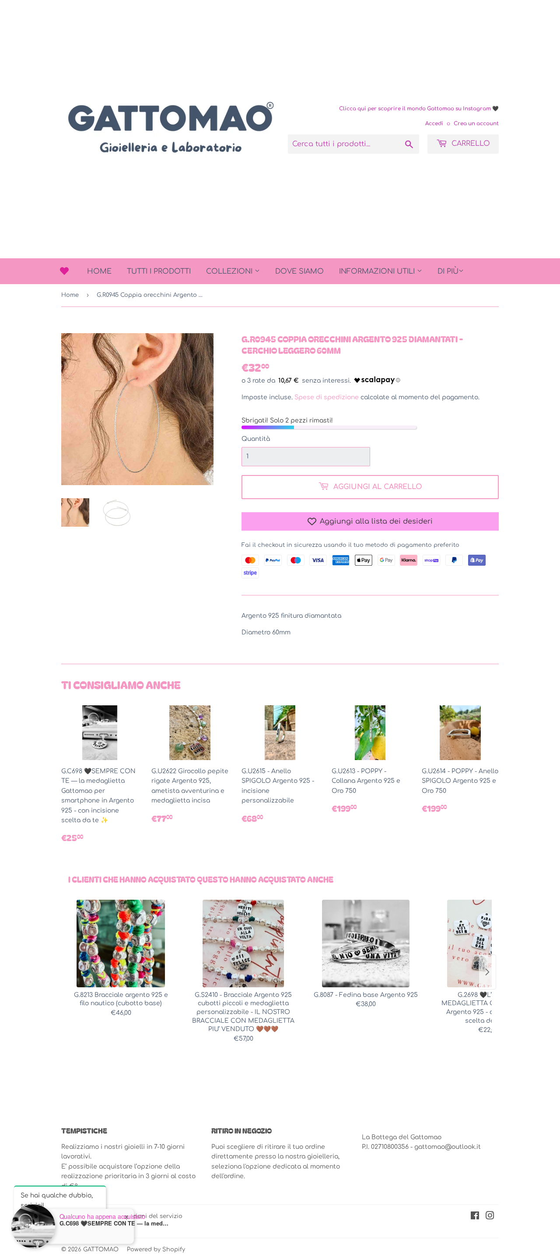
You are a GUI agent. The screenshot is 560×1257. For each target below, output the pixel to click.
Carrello (469, 144)
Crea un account (476, 124)
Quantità (256, 439)
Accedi (434, 124)
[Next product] (487, 971)
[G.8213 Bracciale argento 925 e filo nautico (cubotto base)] (121, 943)
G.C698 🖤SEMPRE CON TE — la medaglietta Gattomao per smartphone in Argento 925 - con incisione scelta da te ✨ (114, 1223)
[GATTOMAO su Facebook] (475, 1217)
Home (99, 271)
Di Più (448, 271)
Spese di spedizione (326, 397)
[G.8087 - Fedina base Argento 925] (366, 943)
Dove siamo (299, 271)
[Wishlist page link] (64, 271)
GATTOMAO (101, 1249)
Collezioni (230, 271)
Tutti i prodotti (159, 271)
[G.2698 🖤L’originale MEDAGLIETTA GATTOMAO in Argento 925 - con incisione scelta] (488, 943)
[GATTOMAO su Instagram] (490, 1217)
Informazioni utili (378, 271)
